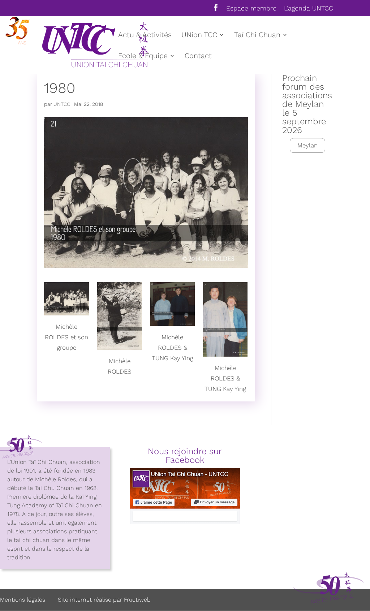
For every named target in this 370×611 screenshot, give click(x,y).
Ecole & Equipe (143, 56)
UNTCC (61, 104)
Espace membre (251, 8)
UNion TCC (199, 35)
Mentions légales (22, 599)
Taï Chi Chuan (257, 35)
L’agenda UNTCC (308, 8)
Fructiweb (137, 599)
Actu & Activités (145, 35)
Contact (198, 56)
